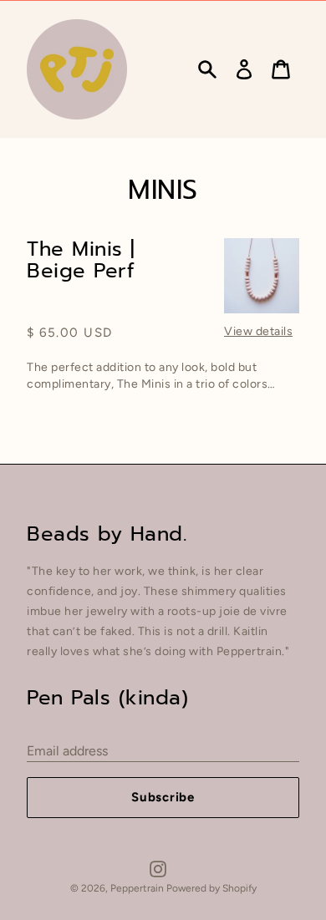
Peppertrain (138, 888)
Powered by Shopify (211, 888)
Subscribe (163, 797)
